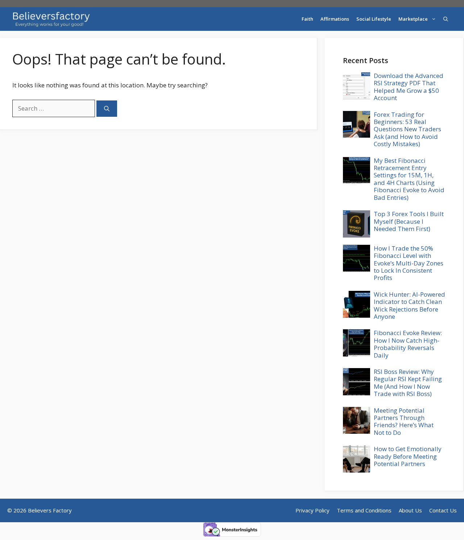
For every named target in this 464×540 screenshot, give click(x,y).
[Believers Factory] (51, 19)
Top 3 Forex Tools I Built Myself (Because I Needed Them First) (409, 221)
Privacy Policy (312, 510)
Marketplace (413, 19)
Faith (307, 19)
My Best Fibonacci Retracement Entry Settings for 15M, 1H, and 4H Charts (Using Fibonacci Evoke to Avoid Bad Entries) (409, 179)
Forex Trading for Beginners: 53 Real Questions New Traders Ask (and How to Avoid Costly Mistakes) (407, 129)
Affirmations (334, 19)
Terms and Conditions (364, 510)
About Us (410, 510)
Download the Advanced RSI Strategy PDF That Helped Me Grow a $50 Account (408, 86)
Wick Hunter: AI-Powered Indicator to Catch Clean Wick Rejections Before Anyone (409, 305)
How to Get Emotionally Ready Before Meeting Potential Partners (408, 456)
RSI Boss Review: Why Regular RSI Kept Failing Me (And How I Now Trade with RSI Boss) (408, 382)
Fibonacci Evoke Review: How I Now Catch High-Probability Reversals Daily (408, 344)
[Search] (106, 108)
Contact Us (443, 510)
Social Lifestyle (373, 19)
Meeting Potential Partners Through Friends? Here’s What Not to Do (404, 421)
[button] (446, 19)
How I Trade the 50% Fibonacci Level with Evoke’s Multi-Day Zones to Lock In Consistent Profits (408, 263)
